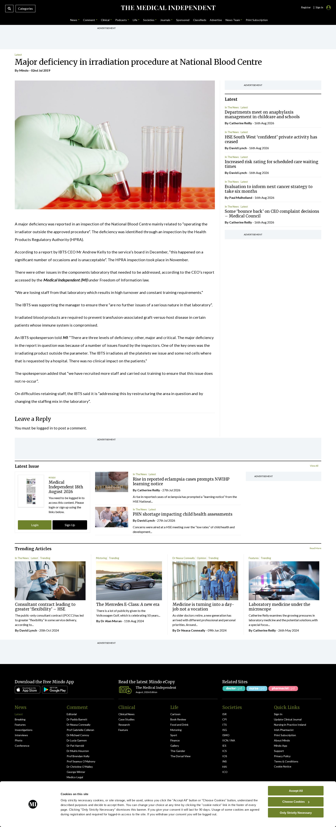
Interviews (21, 735)
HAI (224, 766)
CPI (224, 719)
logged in (45, 428)
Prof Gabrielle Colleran (80, 730)
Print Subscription (285, 735)
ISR (224, 714)
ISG (224, 730)
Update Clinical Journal (288, 719)
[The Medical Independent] (168, 8)
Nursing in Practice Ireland (290, 724)
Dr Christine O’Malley (80, 766)
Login (34, 525)
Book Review (178, 719)
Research (124, 724)
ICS (224, 751)
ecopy (52, 477)
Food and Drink (179, 724)
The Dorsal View (180, 756)
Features (254, 558)
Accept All (296, 790)
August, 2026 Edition (146, 692)
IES (224, 745)
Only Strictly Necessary (296, 812)
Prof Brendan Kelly (78, 756)
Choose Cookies (293, 801)
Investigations (23, 730)
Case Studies (126, 719)
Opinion (201, 558)
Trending (45, 558)
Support (279, 751)
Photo (18, 740)
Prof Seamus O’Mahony (81, 761)
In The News (232, 107)
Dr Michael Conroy (78, 735)
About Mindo (282, 740)
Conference (22, 745)
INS (224, 761)
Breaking (20, 719)
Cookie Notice (282, 766)
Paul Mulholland (240, 197)
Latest (18, 54)
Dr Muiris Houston (78, 751)
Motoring (101, 558)
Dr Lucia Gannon (77, 740)
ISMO (225, 735)
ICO (225, 772)
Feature (123, 730)
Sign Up (70, 525)
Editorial (72, 714)
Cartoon (175, 714)
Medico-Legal (75, 777)
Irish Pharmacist (284, 730)
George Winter (76, 772)
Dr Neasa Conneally (183, 558)
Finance (175, 740)
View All (314, 465)
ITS (224, 724)
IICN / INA (228, 740)
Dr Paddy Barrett (77, 719)
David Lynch (238, 148)
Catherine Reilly (240, 123)
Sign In (278, 714)
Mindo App (280, 745)
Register (306, 7)
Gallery (174, 745)
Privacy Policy (282, 756)
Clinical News (126, 714)
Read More (315, 548)
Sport (173, 735)
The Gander (177, 751)
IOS (224, 756)
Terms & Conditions (286, 761)
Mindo (24, 70)
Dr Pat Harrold (75, 745)
